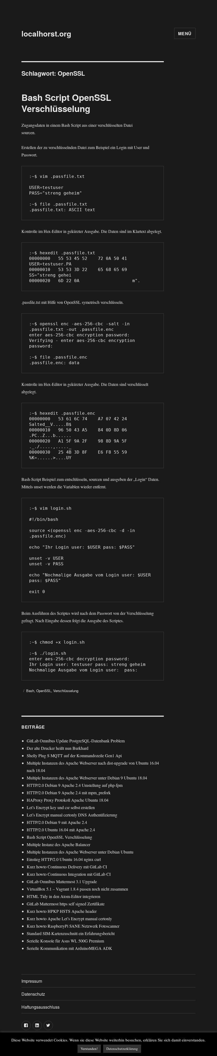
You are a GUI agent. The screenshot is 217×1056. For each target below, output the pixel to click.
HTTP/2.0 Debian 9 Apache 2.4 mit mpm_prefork (69, 792)
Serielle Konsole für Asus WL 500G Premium (65, 941)
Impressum (31, 981)
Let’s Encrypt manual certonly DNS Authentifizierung (72, 815)
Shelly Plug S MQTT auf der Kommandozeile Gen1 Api (74, 755)
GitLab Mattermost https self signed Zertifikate (66, 903)
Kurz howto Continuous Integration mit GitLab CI (69, 874)
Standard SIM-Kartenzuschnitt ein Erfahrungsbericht (71, 933)
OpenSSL (43, 690)
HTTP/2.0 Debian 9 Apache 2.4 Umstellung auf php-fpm (75, 785)
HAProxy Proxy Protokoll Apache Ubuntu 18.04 (67, 800)
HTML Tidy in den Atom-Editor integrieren (63, 896)
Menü (185, 33)
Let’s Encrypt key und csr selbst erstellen (61, 807)
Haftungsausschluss (40, 1007)
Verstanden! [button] (89, 1048)
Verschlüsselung (65, 690)
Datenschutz (33, 994)
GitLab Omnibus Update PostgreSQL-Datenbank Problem (76, 740)
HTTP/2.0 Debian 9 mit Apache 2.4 (57, 822)
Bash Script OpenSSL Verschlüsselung (66, 103)
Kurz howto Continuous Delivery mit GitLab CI (67, 866)
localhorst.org (46, 33)
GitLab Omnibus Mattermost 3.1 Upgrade (62, 881)
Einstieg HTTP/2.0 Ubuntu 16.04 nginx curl (64, 859)
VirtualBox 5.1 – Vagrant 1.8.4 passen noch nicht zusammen (77, 889)
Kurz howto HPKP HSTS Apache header (62, 911)
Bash (30, 690)
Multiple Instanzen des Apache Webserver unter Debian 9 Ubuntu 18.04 (87, 777)
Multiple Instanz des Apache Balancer (58, 844)
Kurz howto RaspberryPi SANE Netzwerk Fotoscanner (73, 926)
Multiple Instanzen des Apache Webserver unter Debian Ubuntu (80, 852)
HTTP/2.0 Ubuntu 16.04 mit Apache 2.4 (61, 829)
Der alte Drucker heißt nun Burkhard (57, 748)
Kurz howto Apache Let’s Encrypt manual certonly (69, 918)
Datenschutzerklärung (122, 1048)
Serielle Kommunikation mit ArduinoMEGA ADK (69, 948)
